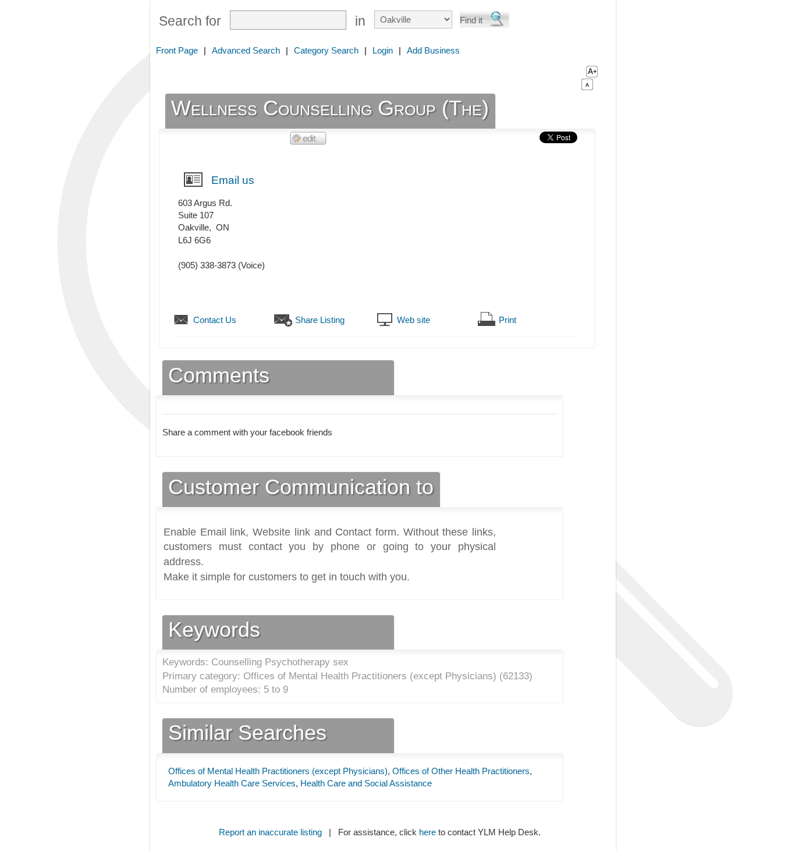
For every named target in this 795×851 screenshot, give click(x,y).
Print (507, 320)
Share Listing (320, 320)
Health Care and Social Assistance (366, 783)
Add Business (433, 50)
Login (382, 50)
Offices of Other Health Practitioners (461, 771)
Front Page (177, 50)
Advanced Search (246, 50)
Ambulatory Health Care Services (232, 783)
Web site (413, 320)
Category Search (326, 50)
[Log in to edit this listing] (308, 138)
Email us (232, 180)
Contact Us (214, 320)
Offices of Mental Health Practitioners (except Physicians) (278, 771)
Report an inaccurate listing (270, 832)
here (427, 832)
